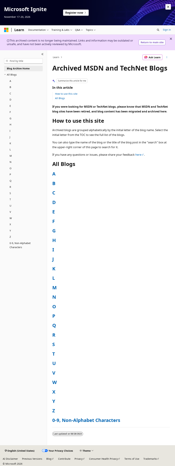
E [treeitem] (10, 105)
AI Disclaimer (10, 458)
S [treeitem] (10, 193)
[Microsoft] (6, 30)
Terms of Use (131, 458)
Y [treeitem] (10, 230)
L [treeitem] (10, 149)
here (138, 155)
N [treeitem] (10, 162)
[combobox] (23, 61)
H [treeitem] (10, 124)
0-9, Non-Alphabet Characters (86, 420)
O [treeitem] (10, 168)
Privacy (79, 458)
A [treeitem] (10, 81)
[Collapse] (42, 54)
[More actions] (167, 57)
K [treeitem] (10, 143)
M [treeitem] (11, 155)
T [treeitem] (10, 199)
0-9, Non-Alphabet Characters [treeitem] (20, 245)
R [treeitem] (10, 186)
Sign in (167, 29)
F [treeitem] (10, 112)
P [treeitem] (10, 174)
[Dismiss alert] (168, 7)
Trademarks (150, 458)
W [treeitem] (11, 218)
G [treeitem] (10, 118)
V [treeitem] (10, 211)
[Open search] (158, 30)
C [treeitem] (10, 93)
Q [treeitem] (10, 180)
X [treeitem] (10, 224)
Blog (48, 458)
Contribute (64, 458)
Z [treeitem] (10, 236)
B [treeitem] (10, 87)
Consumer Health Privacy (103, 458)
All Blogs (60, 98)
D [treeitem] (10, 99)
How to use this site (66, 93)
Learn (56, 57)
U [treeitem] (10, 205)
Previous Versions (32, 458)
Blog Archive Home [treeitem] (18, 68)
